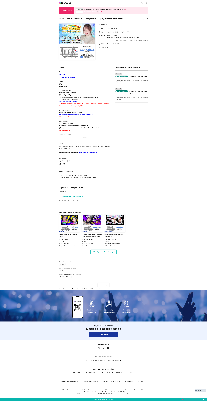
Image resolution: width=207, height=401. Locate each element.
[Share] (143, 18)
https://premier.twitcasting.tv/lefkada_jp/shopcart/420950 (76, 114)
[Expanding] (77, 42)
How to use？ (120, 372)
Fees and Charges (113, 360)
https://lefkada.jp (64, 161)
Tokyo (61, 270)
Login (146, 3)
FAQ (131, 372)
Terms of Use (129, 381)
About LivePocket (106, 372)
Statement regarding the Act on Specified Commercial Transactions (100, 381)
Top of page (104, 285)
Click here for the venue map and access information (131, 40)
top (61, 288)
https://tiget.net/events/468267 (68, 101)
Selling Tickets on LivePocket (94, 360)
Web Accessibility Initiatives (68, 381)
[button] (131, 78)
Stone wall (116, 43)
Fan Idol (62, 276)
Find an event (76, 372)
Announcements (90, 372)
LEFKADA (110, 47)
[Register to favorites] (147, 18)
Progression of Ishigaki (67, 77)
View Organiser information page (103, 252)
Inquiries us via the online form (73, 196)
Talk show (68, 276)
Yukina (109, 43)
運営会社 (140, 381)
